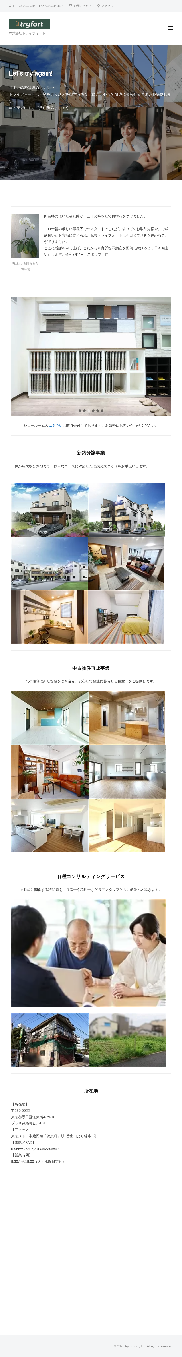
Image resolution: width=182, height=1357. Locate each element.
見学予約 (55, 425)
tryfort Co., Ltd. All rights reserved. (149, 1346)
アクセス (107, 6)
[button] (80, 410)
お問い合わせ (82, 6)
